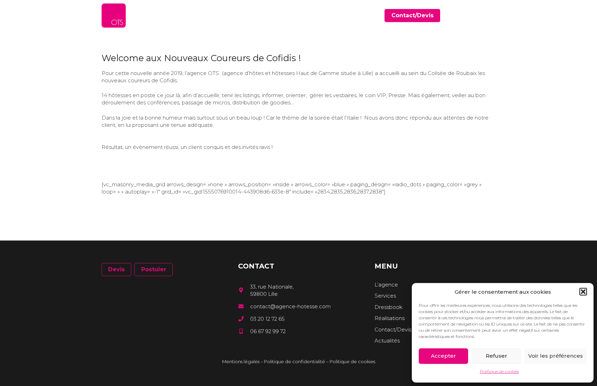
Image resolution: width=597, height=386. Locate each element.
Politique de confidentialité (294, 361)
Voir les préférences (555, 355)
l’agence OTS (202, 73)
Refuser (496, 355)
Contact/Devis (393, 329)
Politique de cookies (499, 371)
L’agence (386, 284)
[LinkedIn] (483, 15)
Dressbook (388, 307)
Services (385, 295)
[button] (583, 291)
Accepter (443, 355)
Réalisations (390, 318)
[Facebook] (473, 15)
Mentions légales (240, 361)
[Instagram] (493, 16)
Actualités (387, 340)
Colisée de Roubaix (452, 73)
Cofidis (168, 80)
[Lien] (114, 15)
